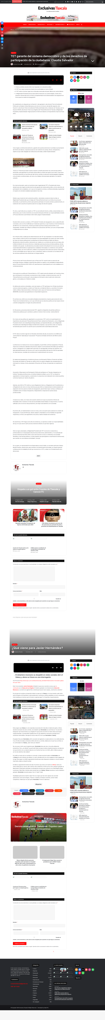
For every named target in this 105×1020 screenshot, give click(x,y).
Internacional (59, 24)
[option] (39, 490)
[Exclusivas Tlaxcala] (52, 9)
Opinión (34, 990)
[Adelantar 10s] (61, 80)
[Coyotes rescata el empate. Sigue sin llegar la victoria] (44, 137)
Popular (72, 136)
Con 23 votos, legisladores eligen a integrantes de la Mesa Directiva (85, 143)
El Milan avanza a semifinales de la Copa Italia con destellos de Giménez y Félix (38, 549)
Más (77, 24)
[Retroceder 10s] (52, 80)
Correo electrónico (17, 591)
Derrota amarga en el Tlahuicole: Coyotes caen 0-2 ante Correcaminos (38, 490)
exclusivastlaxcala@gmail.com (19, 983)
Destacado (35, 973)
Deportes (17, 29)
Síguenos (78, 978)
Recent (80, 136)
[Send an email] (21, 64)
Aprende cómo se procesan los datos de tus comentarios (45, 607)
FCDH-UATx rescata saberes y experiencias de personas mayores (85, 150)
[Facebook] (2, 23)
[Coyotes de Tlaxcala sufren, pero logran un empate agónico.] (21, 542)
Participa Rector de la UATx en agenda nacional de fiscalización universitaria (85, 156)
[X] (2, 26)
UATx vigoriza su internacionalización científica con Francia (84, 173)
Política (71, 24)
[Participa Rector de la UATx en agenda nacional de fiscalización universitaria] (74, 157)
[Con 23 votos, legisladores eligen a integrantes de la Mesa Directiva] (74, 143)
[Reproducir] (57, 80)
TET (39, 456)
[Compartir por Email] (2, 44)
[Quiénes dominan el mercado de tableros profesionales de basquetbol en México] (17, 126)
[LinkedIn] (2, 29)
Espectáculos (36, 979)
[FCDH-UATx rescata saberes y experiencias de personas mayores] (74, 150)
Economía (35, 975)
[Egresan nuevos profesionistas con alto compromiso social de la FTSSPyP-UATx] (57, 977)
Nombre (15, 583)
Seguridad (35, 999)
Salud (34, 997)
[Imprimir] (2, 48)
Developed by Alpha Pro (43, 1007)
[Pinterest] (2, 32)
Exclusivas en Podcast (38, 982)
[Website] (23, 467)
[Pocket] (2, 35)
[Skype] (2, 38)
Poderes (35, 993)
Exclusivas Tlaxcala (28, 464)
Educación (32, 24)
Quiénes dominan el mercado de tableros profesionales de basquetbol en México (29, 126)
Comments (89, 136)
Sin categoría (36, 1001)
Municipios (41, 24)
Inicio (25, 24)
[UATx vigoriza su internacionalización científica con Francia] (74, 173)
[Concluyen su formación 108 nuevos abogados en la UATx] (63, 977)
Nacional (50, 24)
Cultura (34, 968)
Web (41, 591)
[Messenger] (2, 41)
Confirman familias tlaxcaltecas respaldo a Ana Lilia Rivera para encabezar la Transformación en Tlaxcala (85, 164)
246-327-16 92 (15, 986)
